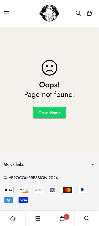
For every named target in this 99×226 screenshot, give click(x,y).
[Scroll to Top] (90, 199)
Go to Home (49, 113)
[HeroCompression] (49, 13)
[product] (13, 218)
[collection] (37, 218)
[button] (89, 13)
